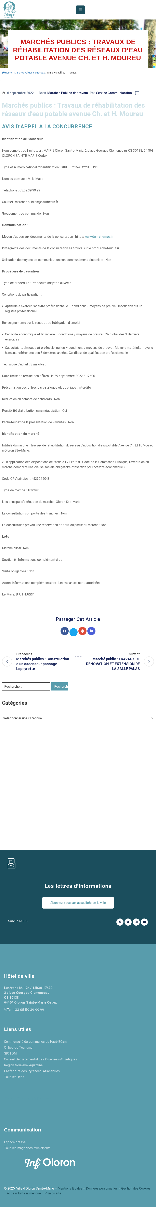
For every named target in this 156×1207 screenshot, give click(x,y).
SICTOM (10, 1053)
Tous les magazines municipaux (27, 1148)
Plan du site (52, 1193)
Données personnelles (102, 1188)
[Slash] (78, 657)
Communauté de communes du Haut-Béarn (35, 1042)
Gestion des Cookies (136, 1188)
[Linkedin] (91, 631)
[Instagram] (136, 922)
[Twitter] (73, 632)
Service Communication (114, 93)
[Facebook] (65, 631)
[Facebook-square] (120, 922)
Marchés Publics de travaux (29, 72)
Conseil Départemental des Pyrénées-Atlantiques (40, 1059)
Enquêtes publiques (27, 1098)
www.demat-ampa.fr (99, 237)
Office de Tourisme (18, 1047)
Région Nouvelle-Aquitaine (23, 1065)
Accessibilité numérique (24, 1193)
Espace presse (15, 1142)
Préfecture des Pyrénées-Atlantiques (32, 1071)
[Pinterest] (82, 631)
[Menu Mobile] (80, 9)
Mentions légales (70, 1188)
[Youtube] (144, 922)
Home (8, 72)
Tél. (25, 1010)
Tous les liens (14, 1077)
